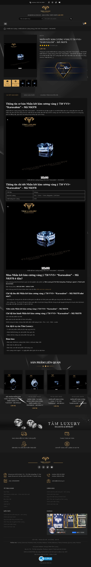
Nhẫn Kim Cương (12, 28)
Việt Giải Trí (7, 504)
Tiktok (60, 542)
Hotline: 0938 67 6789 (58, 476)
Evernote (24, 542)
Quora (70, 542)
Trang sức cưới (43, 539)
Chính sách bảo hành (53, 494)
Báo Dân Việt (7, 499)
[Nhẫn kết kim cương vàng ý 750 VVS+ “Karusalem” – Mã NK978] (22, 83)
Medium (44, 542)
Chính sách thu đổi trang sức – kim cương (58, 491)
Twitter (19, 542)
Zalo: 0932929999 (14, 481)
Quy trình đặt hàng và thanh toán (56, 496)
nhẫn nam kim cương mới (43, 289)
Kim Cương (51, 539)
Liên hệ (57, 539)
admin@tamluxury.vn (58, 481)
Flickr (34, 542)
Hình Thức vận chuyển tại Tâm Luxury (57, 499)
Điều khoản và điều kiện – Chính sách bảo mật (17, 494)
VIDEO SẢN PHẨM (29, 95)
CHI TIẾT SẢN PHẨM (12, 95)
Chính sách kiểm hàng (53, 501)
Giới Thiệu (6, 491)
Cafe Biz (6, 501)
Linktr (74, 542)
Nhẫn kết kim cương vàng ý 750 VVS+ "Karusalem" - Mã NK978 (77, 401)
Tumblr (50, 542)
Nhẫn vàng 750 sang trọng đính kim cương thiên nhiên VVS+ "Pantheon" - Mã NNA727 (34, 402)
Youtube (39, 542)
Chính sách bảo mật (52, 504)
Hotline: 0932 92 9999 (58, 474)
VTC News (6, 496)
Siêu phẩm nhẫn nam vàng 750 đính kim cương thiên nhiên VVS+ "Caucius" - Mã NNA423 (13, 400)
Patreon (78, 542)
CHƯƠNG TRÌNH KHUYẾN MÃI (49, 95)
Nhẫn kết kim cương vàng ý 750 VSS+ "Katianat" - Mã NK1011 (56, 401)
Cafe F (5, 506)
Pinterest (30, 542)
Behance (54, 542)
